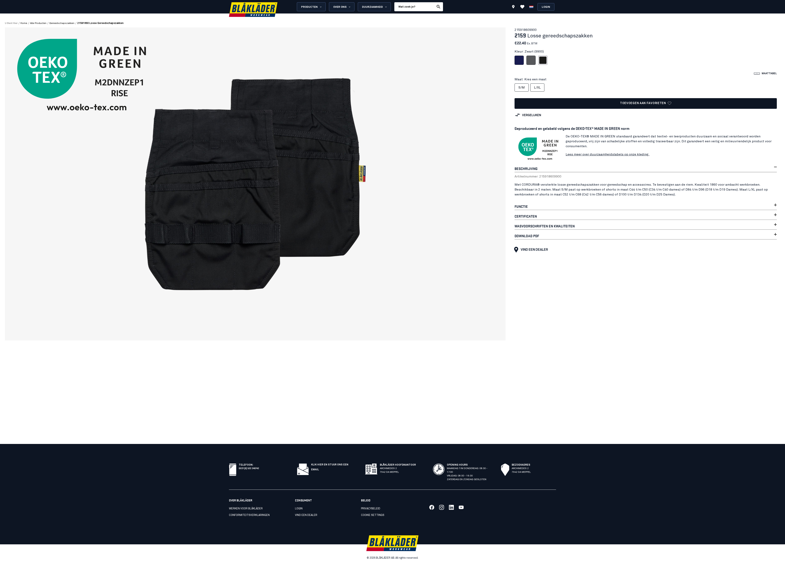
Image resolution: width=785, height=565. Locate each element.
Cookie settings (372, 515)
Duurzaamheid (372, 7)
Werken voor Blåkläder (246, 508)
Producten (309, 7)
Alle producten (38, 23)
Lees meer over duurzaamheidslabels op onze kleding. (607, 154)
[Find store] (513, 7)
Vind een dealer (534, 249)
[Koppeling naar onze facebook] (431, 507)
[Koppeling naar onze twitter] (441, 507)
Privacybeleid (370, 508)
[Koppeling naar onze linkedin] (451, 507)
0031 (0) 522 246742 (249, 468)
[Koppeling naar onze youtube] (461, 507)
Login (546, 7)
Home (23, 23)
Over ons (340, 7)
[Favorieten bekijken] (522, 6)
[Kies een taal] (531, 6)
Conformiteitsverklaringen (249, 515)
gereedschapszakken (61, 23)
